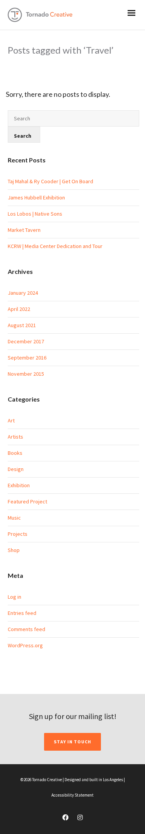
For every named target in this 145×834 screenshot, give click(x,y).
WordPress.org (25, 645)
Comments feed (26, 629)
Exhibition (19, 485)
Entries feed (22, 612)
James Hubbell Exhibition (36, 197)
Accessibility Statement (72, 795)
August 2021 (22, 325)
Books (15, 452)
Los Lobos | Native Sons (35, 213)
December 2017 (26, 341)
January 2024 (23, 292)
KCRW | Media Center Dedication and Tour (55, 246)
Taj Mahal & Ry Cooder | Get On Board (50, 181)
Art (11, 420)
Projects (17, 533)
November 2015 (26, 373)
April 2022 (19, 309)
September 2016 (27, 357)
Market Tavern (24, 229)
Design (16, 469)
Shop (14, 550)
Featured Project (27, 501)
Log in (14, 596)
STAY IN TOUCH (72, 742)
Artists (15, 436)
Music (14, 517)
